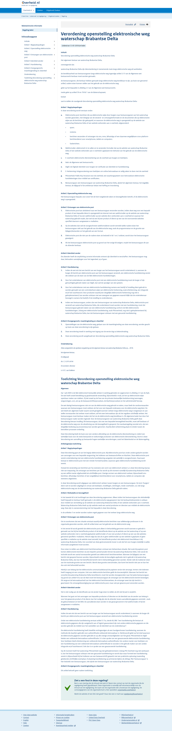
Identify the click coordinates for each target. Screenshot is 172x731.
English (26, 720)
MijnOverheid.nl (127, 715)
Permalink (129, 24)
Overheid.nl (27, 11)
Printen (142, 24)
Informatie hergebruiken (65, 715)
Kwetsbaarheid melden (64, 725)
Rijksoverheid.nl (127, 717)
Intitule (27, 41)
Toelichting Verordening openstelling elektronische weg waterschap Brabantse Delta (37, 80)
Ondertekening (30, 74)
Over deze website (30, 715)
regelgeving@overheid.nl (133, 694)
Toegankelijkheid (62, 720)
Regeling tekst (27, 30)
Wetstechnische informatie (32, 26)
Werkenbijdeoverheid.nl (130, 723)
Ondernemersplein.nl (129, 720)
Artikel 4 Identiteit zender (33, 61)
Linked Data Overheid (97, 717)
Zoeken (40, 10)
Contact (26, 717)
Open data (93, 715)
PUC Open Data (94, 720)
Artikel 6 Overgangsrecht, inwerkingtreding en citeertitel (35, 69)
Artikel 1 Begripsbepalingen (34, 45)
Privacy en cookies (62, 717)
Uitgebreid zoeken (53, 16)
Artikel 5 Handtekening (33, 64)
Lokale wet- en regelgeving (38, 16)
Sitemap (59, 723)
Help (25, 723)
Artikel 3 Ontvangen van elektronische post (38, 56)
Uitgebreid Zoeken (53, 10)
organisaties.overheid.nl (126, 690)
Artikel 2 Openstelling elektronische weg (37, 49)
